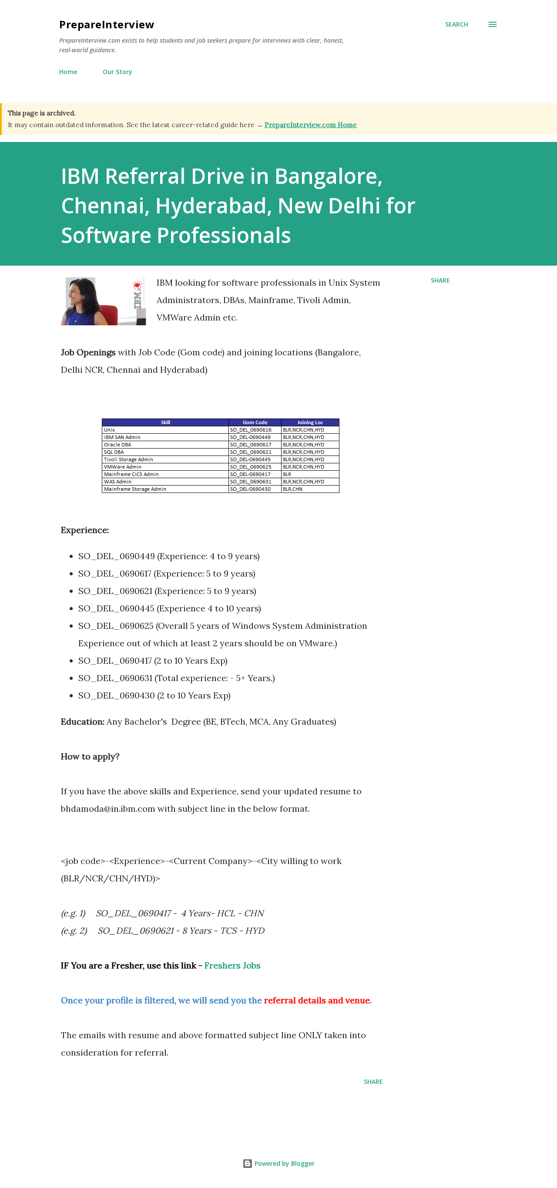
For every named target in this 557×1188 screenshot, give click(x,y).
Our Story (117, 72)
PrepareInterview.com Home (311, 125)
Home (68, 72)
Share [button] (440, 280)
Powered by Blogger (284, 1163)
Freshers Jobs (233, 965)
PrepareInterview (106, 24)
